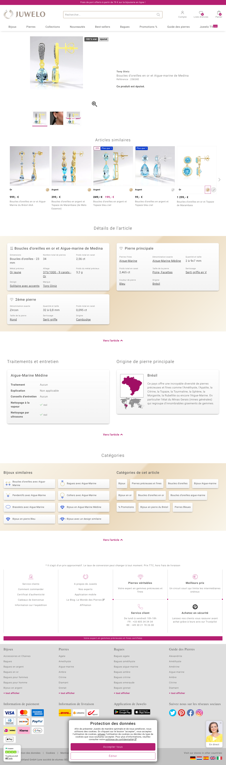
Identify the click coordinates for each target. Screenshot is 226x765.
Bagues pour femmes (16, 677)
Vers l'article (111, 341)
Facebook (190, 712)
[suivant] (219, 179)
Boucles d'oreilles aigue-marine (188, 495)
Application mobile (85, 594)
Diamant (64, 682)
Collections (53, 27)
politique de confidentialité (119, 739)
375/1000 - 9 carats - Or (57, 274)
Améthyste (175, 661)
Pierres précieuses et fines (147, 483)
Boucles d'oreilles (178, 483)
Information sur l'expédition (31, 605)
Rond (13, 320)
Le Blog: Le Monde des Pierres (84, 600)
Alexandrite (175, 656)
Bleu (122, 284)
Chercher (159, 14)
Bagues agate (122, 656)
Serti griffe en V (196, 272)
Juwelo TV (208, 27)
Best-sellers (102, 27)
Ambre (62, 672)
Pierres (31, 27)
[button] (182, 14)
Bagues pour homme (15, 682)
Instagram (199, 712)
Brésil (156, 284)
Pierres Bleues (183, 507)
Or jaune (15, 272)
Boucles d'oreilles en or (151, 495)
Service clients (30, 584)
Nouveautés (77, 27)
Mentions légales (70, 753)
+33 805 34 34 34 (143, 622)
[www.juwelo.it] (219, 758)
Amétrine (174, 667)
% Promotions (126, 507)
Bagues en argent (14, 667)
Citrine (62, 677)
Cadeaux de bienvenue (31, 600)
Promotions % (148, 27)
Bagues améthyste (124, 661)
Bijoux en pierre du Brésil (154, 507)
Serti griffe (50, 320)
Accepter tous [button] (113, 747)
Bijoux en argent (13, 688)
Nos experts (86, 589)
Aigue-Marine (128, 261)
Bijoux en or (125, 495)
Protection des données (27, 753)
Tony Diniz (50, 286)
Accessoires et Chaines (17, 656)
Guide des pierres (178, 27)
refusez (101, 734)
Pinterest (181, 712)
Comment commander (31, 589)
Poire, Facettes (163, 272)
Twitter (172, 712)
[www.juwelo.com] (212, 758)
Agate (62, 656)
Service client (140, 613)
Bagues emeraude (124, 682)
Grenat (63, 688)
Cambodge (83, 320)
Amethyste (65, 661)
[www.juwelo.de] (192, 758)
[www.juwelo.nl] (199, 758)
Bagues (125, 27)
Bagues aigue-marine (126, 667)
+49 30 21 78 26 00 (143, 625)
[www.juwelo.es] (206, 758)
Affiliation (85, 605)
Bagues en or (11, 672)
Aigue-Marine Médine (167, 261)
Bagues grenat (122, 688)
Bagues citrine (122, 677)
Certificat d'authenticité (31, 594)
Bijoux (12, 27)
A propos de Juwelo (85, 584)
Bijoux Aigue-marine (205, 483)
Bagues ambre (122, 672)
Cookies (50, 753)
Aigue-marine (66, 667)
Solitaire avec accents (25, 286)
